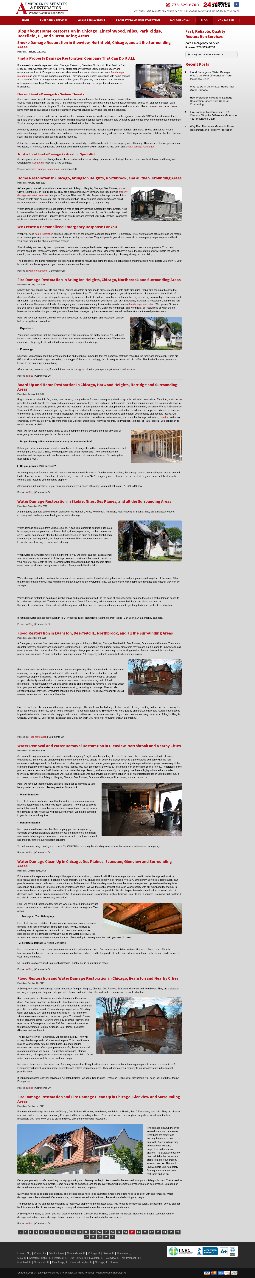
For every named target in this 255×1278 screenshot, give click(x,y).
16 (112, 1232)
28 (93, 1236)
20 (138, 1232)
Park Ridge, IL (60, 1262)
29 (99, 1236)
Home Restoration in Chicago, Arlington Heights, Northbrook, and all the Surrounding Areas (99, 178)
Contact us (38, 162)
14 (99, 1232)
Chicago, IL (94, 1253)
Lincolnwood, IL (125, 1253)
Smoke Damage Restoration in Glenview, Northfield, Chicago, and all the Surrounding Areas (94, 45)
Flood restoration (37, 736)
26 (177, 1232)
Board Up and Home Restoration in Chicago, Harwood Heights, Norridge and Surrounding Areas (97, 387)
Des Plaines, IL (78, 1258)
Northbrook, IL (41, 1262)
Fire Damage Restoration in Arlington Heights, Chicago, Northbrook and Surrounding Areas (99, 279)
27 (86, 1236)
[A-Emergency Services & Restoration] (41, 4)
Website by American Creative (111, 1272)
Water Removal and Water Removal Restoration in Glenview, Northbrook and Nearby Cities (99, 745)
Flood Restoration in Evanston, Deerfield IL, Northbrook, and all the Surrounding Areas (95, 633)
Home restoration (37, 270)
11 (80, 1232)
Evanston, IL (96, 1258)
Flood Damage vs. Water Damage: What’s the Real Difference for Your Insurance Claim (211, 75)
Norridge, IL (101, 1262)
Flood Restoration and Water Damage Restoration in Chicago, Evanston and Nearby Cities (97, 978)
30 (106, 1236)
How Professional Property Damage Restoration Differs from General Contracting (211, 101)
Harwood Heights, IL (81, 1262)
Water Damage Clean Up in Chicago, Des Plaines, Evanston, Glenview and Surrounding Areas (94, 864)
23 (158, 1232)
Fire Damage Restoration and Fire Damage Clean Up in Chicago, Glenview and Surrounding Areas (98, 1099)
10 (73, 1232)
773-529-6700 (185, 5)
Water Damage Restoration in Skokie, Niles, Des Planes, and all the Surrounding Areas (94, 501)
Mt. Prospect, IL (130, 1258)
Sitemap (114, 1262)
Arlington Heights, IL (40, 1258)
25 (171, 1232)
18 (125, 1232)
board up (164, 417)
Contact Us (40, 1253)
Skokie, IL (108, 1253)
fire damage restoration (141, 304)
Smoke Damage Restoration (43, 169)
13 (92, 1232)
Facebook (236, 4)
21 (145, 1232)
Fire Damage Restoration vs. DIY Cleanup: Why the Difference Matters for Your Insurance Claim (214, 115)
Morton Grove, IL (76, 1253)
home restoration (44, 233)
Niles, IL (21, 1258)
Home (20, 1253)
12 (86, 1232)
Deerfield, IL (60, 1258)
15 (106, 1232)
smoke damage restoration (140, 146)
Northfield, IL (24, 1262)
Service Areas (56, 1253)
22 (151, 1232)
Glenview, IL (112, 1258)
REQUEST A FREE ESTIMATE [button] (207, 54)
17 (119, 1232)
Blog (30, 375)
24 (164, 1232)
